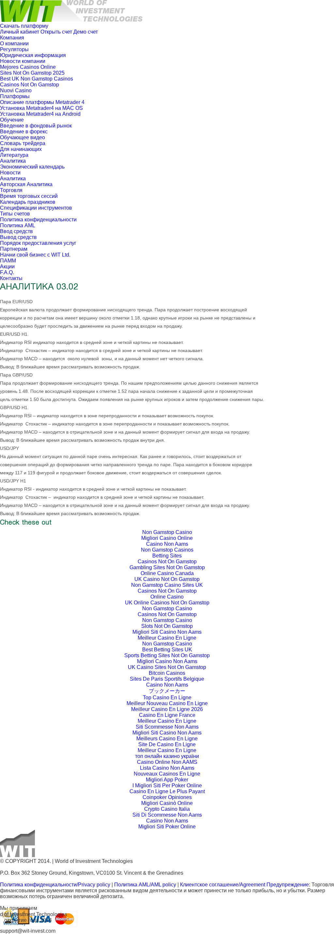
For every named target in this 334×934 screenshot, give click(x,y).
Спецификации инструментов (36, 208)
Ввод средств (16, 231)
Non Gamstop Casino (167, 532)
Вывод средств (18, 237)
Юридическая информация (33, 55)
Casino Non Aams (167, 544)
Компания (12, 37)
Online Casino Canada (167, 573)
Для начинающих (21, 149)
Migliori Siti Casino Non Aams (167, 632)
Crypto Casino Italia (167, 809)
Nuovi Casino (16, 90)
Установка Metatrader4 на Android (40, 114)
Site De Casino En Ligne (167, 744)
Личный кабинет (19, 32)
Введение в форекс (24, 131)
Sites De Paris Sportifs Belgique (167, 679)
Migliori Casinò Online (167, 803)
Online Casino (167, 597)
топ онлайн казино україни (167, 756)
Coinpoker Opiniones (167, 797)
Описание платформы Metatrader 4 (42, 102)
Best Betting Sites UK (167, 649)
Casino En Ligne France (167, 715)
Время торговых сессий (29, 196)
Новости (10, 172)
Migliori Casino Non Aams (167, 661)
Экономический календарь (32, 167)
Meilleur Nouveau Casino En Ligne (167, 703)
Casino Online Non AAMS (167, 762)
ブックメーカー (167, 691)
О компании (14, 43)
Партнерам (13, 249)
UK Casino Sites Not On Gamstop (167, 667)
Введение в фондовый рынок (36, 125)
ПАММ (8, 260)
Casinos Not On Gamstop (29, 84)
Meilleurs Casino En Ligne (167, 738)
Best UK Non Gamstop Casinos (36, 79)
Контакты (11, 278)
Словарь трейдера (22, 143)
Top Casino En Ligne (167, 697)
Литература (14, 155)
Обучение (12, 120)
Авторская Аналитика (26, 184)
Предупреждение (287, 884)
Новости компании (22, 61)
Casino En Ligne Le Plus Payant (167, 791)
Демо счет (85, 32)
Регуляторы (14, 49)
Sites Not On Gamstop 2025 (32, 73)
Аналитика (13, 161)
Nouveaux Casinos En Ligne (167, 774)
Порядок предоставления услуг (38, 243)
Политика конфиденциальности (38, 219)
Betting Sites (167, 555)
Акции (7, 266)
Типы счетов (15, 213)
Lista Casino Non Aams (167, 768)
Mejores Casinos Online (28, 67)
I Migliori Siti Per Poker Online (167, 785)
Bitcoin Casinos (167, 673)
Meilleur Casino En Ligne (167, 638)
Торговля (11, 190)
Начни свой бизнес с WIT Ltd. (35, 255)
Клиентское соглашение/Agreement (223, 884)
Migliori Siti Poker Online (167, 826)
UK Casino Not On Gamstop (167, 579)
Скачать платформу (24, 26)
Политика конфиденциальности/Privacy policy (55, 884)
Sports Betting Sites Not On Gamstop (167, 655)
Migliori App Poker (167, 779)
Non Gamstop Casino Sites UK (167, 585)
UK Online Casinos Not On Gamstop (167, 602)
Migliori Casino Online (167, 538)
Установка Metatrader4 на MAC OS (41, 108)
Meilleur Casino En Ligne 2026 (167, 709)
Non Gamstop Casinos (167, 550)
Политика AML (17, 225)
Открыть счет (56, 32)
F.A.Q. (7, 272)
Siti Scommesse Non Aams (167, 727)
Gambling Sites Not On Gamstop (167, 567)
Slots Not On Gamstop (167, 626)
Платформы (15, 96)
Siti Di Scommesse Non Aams (167, 815)
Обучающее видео (22, 137)
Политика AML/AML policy (145, 884)
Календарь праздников (27, 202)
